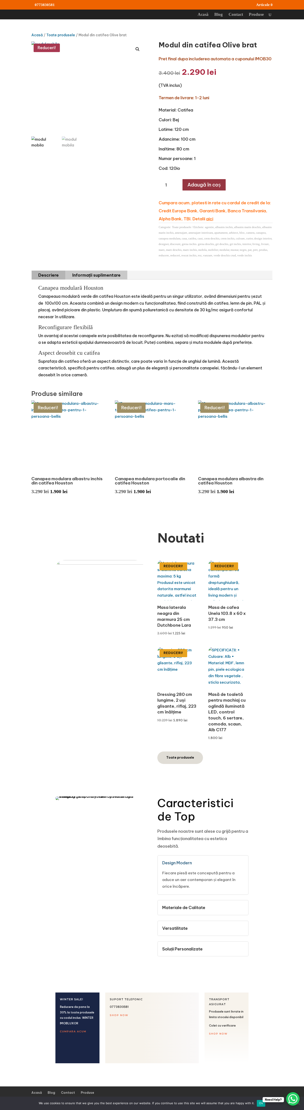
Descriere (48, 275)
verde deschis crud (225, 255)
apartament (221, 232)
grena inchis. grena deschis (198, 244)
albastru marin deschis (247, 227)
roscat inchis (189, 255)
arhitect (233, 232)
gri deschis (221, 244)
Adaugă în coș (204, 185)
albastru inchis (224, 227)
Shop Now (119, 1015)
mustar (234, 249)
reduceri (175, 255)
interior (246, 244)
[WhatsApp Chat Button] (293, 1099)
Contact (236, 15)
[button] (138, 49)
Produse (256, 15)
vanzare (207, 255)
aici (209, 218)
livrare (265, 244)
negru (243, 249)
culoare (240, 238)
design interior (263, 238)
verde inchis (244, 255)
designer (164, 244)
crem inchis (228, 238)
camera (250, 232)
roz (200, 255)
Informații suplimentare (96, 275)
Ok (261, 1103)
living (256, 244)
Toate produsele (60, 35)
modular (224, 249)
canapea (261, 232)
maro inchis (190, 249)
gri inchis (235, 244)
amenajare (181, 232)
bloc (242, 232)
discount (175, 244)
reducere (164, 255)
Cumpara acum (73, 1031)
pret (255, 249)
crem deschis (211, 238)
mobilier (213, 249)
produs (263, 249)
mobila (202, 249)
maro (162, 249)
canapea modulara (169, 238)
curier (249, 238)
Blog (218, 15)
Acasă (203, 15)
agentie (209, 227)
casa (184, 238)
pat (250, 249)
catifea (192, 238)
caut (200, 238)
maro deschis (174, 249)
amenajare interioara (200, 232)
